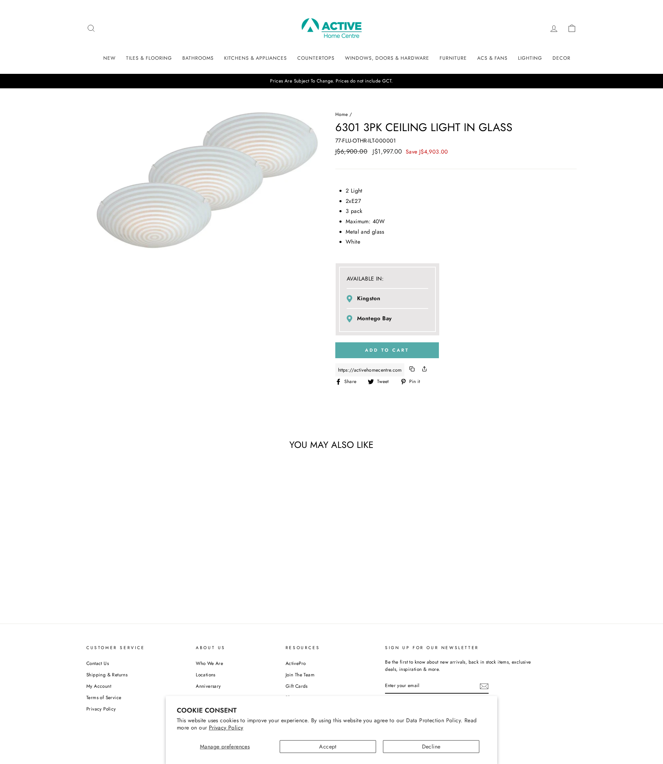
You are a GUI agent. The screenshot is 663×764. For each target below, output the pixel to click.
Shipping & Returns (106, 674)
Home (341, 114)
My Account (98, 686)
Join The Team (300, 674)
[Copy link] (412, 370)
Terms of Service (103, 697)
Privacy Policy (226, 728)
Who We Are (209, 663)
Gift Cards (297, 686)
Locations (205, 674)
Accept (327, 747)
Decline (431, 747)
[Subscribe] (484, 686)
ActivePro (296, 663)
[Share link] (424, 370)
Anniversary (208, 686)
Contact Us (97, 663)
